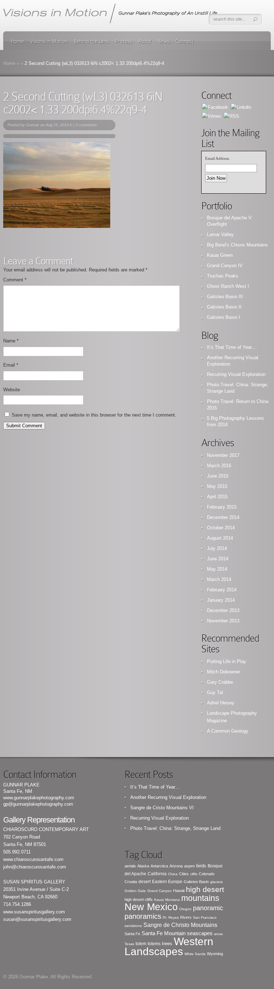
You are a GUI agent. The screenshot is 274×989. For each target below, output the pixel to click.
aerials (130, 866)
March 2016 (219, 465)
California (157, 873)
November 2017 (223, 455)
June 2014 (217, 558)
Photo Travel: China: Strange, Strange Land (175, 828)
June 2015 (217, 476)
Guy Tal (215, 692)
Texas (129, 944)
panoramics (143, 916)
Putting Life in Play (226, 661)
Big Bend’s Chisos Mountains (237, 245)
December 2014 (223, 517)
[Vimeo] (211, 115)
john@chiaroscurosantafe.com (34, 867)
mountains (200, 898)
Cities (184, 874)
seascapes (200, 933)
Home (17, 41)
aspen (189, 866)
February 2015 (222, 507)
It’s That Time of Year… (232, 347)
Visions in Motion (49, 41)
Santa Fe (132, 934)
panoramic (208, 908)
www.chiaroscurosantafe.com (33, 859)
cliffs (193, 874)
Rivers (186, 917)
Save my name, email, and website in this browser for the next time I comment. (94, 415)
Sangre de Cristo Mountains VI (162, 807)
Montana (172, 900)
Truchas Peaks (222, 276)
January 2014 (221, 600)
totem (141, 943)
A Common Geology (227, 731)
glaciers (216, 882)
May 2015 (217, 486)
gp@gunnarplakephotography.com (38, 804)
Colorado (206, 874)
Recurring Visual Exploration (236, 374)
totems (154, 943)
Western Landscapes (169, 946)
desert (144, 881)
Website (11, 389)
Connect (184, 41)
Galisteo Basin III (225, 296)
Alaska (143, 866)
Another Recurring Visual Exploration (168, 797)
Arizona (176, 866)
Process (123, 41)
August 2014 (220, 538)
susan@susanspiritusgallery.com (37, 919)
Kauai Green (220, 255)
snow (218, 934)
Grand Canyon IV (225, 265)
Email (10, 365)
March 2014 (219, 579)
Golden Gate (135, 891)
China (173, 874)
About (144, 41)
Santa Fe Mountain (164, 933)
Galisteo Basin (196, 882)
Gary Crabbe (220, 682)
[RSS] (231, 115)
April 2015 (217, 496)
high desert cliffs (139, 899)
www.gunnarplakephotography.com (38, 797)
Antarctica (159, 866)
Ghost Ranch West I (228, 286)
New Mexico (151, 907)
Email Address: (217, 158)
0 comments (86, 125)
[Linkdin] (241, 106)
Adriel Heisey (220, 702)
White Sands (195, 954)
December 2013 (223, 610)
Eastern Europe (167, 881)
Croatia (131, 882)
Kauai (159, 900)
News (163, 41)
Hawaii (178, 890)
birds (201, 865)
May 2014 (217, 569)
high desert (205, 889)
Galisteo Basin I (223, 317)
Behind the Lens (91, 41)
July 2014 (217, 548)
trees (167, 943)
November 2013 (223, 620)
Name (11, 340)
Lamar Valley (220, 234)
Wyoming (215, 954)
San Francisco (205, 917)
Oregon (185, 909)
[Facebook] (215, 106)
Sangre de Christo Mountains (180, 925)
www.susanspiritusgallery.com (34, 911)
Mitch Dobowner (223, 671)
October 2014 (221, 527)
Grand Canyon (159, 891)
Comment (14, 279)
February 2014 (222, 589)
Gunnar (32, 125)
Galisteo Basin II (224, 307)
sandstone (133, 926)
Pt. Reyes (171, 917)
